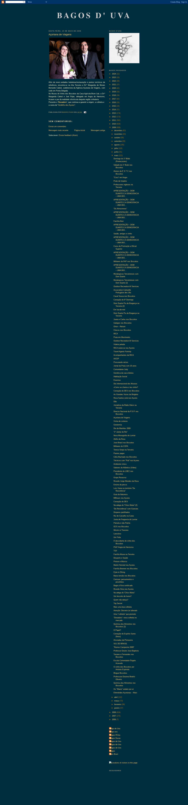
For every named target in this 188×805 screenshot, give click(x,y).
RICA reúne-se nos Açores (124, 348)
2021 (114, 85)
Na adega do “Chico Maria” (124, 593)
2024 (114, 74)
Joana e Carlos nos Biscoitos (125, 319)
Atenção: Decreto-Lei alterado (125, 610)
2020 (114, 88)
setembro (118, 141)
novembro (118, 134)
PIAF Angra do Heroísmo (123, 547)
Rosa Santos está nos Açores (125, 398)
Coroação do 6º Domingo (123, 300)
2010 (114, 124)
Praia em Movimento (122, 337)
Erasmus (117, 380)
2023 (114, 77)
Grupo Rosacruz (120, 477)
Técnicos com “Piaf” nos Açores (126, 460)
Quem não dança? (121, 600)
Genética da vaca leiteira (123, 373)
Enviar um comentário (57, 126)
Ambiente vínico (120, 464)
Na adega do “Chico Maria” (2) (125, 505)
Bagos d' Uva (94, 15)
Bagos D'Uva (115, 735)
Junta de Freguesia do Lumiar (125, 519)
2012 (114, 117)
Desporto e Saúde (121, 558)
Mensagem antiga (98, 130)
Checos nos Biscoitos (122, 330)
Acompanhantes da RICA (124, 355)
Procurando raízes (121, 362)
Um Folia (117, 537)
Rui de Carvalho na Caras (124, 516)
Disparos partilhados (122, 512)
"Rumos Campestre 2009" (124, 647)
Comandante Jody (121, 369)
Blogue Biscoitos (120, 673)
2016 (114, 102)
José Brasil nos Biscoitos (124, 443)
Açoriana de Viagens (122, 418)
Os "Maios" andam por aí (124, 689)
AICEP (116, 359)
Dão (115, 402)
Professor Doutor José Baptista (126, 651)
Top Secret (118, 603)
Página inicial (79, 130)
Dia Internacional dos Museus (125, 384)
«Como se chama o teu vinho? (126, 387)
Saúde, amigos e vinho (123, 234)
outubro (117, 138)
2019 (114, 92)
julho (116, 148)
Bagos (112, 751)
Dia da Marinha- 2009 (122, 428)
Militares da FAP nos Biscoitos (126, 261)
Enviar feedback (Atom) (68, 135)
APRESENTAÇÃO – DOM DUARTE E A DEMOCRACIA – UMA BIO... (126, 193)
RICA (116, 334)
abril (116, 697)
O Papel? (117, 630)
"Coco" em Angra (120, 177)
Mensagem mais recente (58, 130)
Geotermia (118, 425)
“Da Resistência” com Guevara (126, 509)
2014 (114, 110)
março (117, 701)
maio (116, 155)
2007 (114, 716)
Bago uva (113, 732)
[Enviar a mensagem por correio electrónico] (85, 112)
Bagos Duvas (115, 738)
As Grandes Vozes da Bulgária (126, 394)
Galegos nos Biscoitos (123, 323)
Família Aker (119, 221)
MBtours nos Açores (122, 498)
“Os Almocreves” (120, 209)
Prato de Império (120, 181)
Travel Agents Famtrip (122, 351)
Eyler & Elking (119, 572)
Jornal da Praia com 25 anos (125, 366)
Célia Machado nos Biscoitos (125, 457)
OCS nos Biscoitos (121, 527)
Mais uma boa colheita (123, 607)
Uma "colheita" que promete (125, 614)
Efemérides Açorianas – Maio (125, 693)
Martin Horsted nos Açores (124, 565)
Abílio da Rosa (119, 439)
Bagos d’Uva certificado (123, 585)
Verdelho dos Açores (66, 105)
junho (116, 152)
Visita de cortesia (120, 421)
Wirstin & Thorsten (121, 530)
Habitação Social (120, 377)
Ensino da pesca (120, 485)
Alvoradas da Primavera (123, 640)
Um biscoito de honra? (122, 596)
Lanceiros (117, 534)
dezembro (118, 130)
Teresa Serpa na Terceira (123, 450)
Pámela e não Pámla (122, 523)
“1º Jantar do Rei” (120, 432)
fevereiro (118, 704)
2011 (114, 120)
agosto (117, 145)
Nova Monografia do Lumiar (124, 435)
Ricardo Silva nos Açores (124, 589)
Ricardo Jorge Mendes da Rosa (126, 481)
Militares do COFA (121, 446)
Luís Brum (114, 754)
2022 (114, 81)
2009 (114, 127)
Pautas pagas (119, 453)
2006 (114, 719)
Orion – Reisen (119, 326)
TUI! (115, 551)
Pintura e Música (120, 561)
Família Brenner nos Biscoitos (126, 569)
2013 (114, 113)
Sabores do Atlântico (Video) (125, 468)
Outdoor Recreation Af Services (126, 286)
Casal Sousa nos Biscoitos (124, 296)
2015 (114, 106)
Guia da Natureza (120, 494)
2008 (114, 712)
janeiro (117, 708)
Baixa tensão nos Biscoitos (124, 576)
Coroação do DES (121, 502)
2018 (114, 95)
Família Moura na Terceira (124, 554)
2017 (114, 99)
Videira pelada (119, 344)
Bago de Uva (115, 729)
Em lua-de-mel (119, 310)
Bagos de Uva (115, 741)
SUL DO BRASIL (120, 644)
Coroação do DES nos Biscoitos (126, 391)
